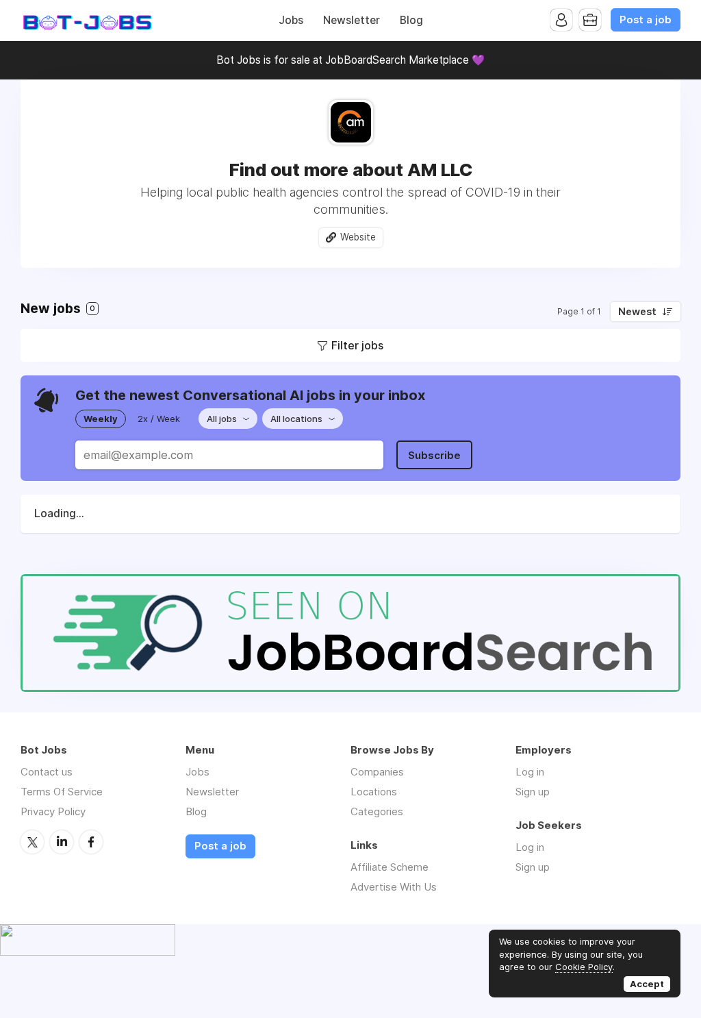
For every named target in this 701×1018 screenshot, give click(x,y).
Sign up (532, 791)
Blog (411, 20)
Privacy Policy (53, 811)
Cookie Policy (584, 966)
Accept (647, 983)
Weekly (101, 418)
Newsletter (351, 20)
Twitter (32, 842)
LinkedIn (61, 842)
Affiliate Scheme (389, 866)
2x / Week (159, 418)
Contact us (47, 771)
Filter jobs (357, 345)
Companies (377, 771)
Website (358, 237)
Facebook (91, 842)
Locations (373, 791)
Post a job (646, 20)
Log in (529, 771)
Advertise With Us (393, 886)
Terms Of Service (62, 791)
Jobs (291, 20)
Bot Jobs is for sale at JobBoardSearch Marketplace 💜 (350, 59)
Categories (376, 811)
